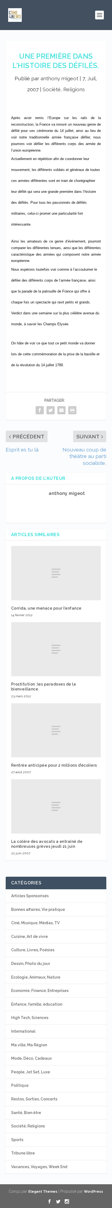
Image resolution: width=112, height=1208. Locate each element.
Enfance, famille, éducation (36, 1004)
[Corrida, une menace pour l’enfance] (56, 573)
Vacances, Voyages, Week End (39, 1167)
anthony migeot (59, 78)
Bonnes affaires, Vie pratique (38, 909)
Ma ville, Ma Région (29, 1045)
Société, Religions (64, 89)
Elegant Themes (42, 1192)
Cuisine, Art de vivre (29, 936)
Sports (17, 1140)
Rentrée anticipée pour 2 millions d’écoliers (54, 765)
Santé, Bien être (26, 1112)
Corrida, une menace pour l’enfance (46, 608)
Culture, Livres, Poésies (32, 950)
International (23, 1031)
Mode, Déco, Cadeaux (31, 1058)
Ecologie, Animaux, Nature (35, 977)
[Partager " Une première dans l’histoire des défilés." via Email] (61, 410)
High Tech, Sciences (29, 1017)
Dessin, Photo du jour (30, 963)
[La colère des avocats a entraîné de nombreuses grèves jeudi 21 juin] (56, 806)
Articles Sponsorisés (30, 896)
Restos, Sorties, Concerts (34, 1099)
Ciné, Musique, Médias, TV (35, 923)
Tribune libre (23, 1153)
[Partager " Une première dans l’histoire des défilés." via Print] (72, 410)
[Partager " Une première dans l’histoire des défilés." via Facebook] (39, 410)
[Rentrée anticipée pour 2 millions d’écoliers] (56, 730)
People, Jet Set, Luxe (30, 1072)
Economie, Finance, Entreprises (40, 990)
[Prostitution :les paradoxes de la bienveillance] (56, 649)
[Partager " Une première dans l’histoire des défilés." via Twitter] (50, 410)
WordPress (93, 1192)
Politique (20, 1085)
